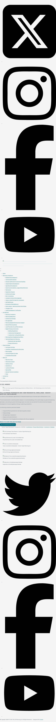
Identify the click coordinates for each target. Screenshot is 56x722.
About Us (5, 357)
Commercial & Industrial (10, 279)
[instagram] (29, 123)
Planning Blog (8, 351)
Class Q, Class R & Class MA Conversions (14, 300)
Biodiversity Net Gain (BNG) (14, 341)
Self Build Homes (9, 302)
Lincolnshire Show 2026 (10, 355)
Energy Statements (12, 343)
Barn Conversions (9, 296)
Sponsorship (8, 369)
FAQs (6, 374)
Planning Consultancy (8, 275)
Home (4, 273)
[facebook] (29, 209)
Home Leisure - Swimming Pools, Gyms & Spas (15, 306)
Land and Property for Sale (11, 353)
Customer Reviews (9, 367)
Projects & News (6, 345)
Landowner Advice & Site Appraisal (13, 298)
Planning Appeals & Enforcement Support (14, 322)
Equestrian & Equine (10, 292)
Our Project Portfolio (10, 347)
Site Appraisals (8, 320)
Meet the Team (9, 359)
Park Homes (8, 289)
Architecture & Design (10, 318)
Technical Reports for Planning (12, 339)
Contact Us (5, 376)
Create (41, 719)
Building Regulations (13, 330)
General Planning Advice (11, 324)
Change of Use (8, 308)
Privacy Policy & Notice (38, 427)
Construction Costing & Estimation (16, 335)
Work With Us (8, 365)
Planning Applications (10, 316)
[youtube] (29, 258)
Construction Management (14, 333)
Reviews (52, 427)
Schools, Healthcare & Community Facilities (15, 281)
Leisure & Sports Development (12, 283)
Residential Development (11, 277)
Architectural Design (10, 294)
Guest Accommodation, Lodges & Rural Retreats (16, 287)
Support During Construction (12, 328)
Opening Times (9, 363)
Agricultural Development (11, 285)
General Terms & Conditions (11, 372)
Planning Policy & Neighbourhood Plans (14, 337)
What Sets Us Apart (10, 361)
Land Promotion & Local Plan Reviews (14, 326)
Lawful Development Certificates (13, 310)
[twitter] (29, 61)
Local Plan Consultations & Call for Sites (14, 349)
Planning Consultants (10, 314)
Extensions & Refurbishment (12, 304)
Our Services (6, 312)
